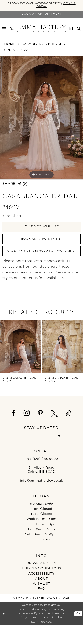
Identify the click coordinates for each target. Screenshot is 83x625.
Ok (78, 613)
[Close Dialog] (4, 614)
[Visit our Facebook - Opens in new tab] (13, 413)
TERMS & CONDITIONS (41, 568)
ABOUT (41, 578)
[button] (4, 29)
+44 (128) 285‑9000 (41, 459)
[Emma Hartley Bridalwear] (41, 28)
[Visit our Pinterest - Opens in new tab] (40, 413)
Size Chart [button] (12, 216)
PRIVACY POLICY (41, 563)
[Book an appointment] (71, 29)
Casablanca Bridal (41, 44)
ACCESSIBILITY (41, 573)
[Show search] (79, 29)
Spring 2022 (16, 50)
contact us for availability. (42, 278)
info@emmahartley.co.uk (41, 480)
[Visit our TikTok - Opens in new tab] (69, 413)
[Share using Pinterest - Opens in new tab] (19, 184)
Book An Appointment (41, 239)
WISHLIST (41, 583)
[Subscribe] (58, 436)
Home (10, 44)
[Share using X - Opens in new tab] (25, 184)
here (48, 622)
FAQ (41, 588)
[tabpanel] (41, 117)
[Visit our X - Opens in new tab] (54, 413)
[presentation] (20, 346)
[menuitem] (4, 29)
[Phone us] (12, 29)
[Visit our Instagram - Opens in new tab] (27, 413)
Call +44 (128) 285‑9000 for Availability (43, 251)
